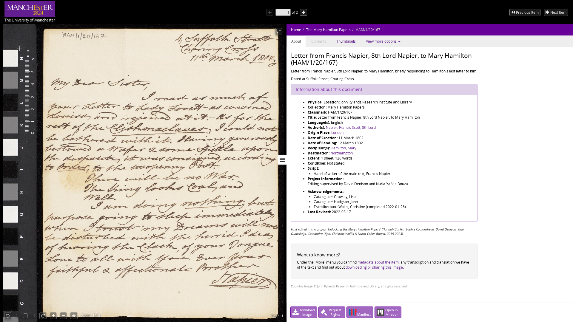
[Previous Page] (269, 12)
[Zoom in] (53, 315)
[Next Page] (303, 12)
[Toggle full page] (278, 31)
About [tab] (296, 41)
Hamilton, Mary (343, 148)
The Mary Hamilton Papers (328, 29)
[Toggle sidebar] (282, 160)
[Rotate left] (7, 315)
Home (296, 29)
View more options (382, 41)
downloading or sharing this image (374, 267)
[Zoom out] (63, 315)
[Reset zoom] (74, 315)
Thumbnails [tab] (346, 41)
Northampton (341, 153)
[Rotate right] (43, 315)
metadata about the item (378, 262)
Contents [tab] (318, 41)
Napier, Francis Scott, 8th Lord (351, 127)
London (337, 132)
